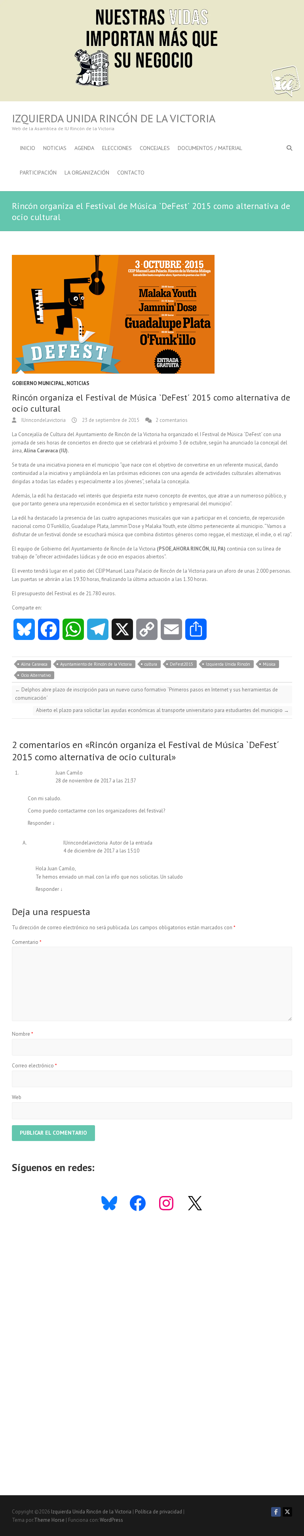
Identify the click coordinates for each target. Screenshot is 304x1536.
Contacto (130, 172)
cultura (150, 664)
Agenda (84, 148)
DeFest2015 (181, 664)
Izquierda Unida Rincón (228, 664)
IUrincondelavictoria (43, 420)
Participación (38, 172)
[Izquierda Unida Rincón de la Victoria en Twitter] (287, 1512)
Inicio (27, 148)
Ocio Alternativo (36, 675)
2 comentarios (172, 420)
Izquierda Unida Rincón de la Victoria (113, 118)
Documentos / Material (210, 148)
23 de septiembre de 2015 (110, 420)
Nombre (22, 1034)
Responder (41, 823)
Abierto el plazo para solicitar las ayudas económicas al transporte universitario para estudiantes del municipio (162, 710)
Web (16, 1097)
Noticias (54, 148)
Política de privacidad (158, 1511)
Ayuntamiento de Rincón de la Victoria (96, 664)
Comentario (27, 942)
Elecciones (117, 148)
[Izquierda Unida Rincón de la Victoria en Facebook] (276, 1512)
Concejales (155, 148)
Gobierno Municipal (38, 383)
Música (269, 664)
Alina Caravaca (34, 664)
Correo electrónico (34, 1065)
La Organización (87, 172)
